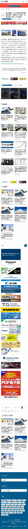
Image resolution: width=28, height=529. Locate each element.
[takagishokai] (11, 301)
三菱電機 (3, 506)
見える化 (11, 512)
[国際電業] (9, 411)
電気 (7, 514)
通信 (18, 512)
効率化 (22, 506)
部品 (21, 512)
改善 (2, 510)
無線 (15, 510)
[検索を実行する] (25, 245)
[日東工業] (12, 411)
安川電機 (19, 18)
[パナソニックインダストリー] (15, 407)
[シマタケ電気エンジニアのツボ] (22, 79)
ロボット (23, 504)
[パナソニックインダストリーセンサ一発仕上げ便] (11, 333)
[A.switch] (14, 183)
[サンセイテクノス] (11, 280)
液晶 (8, 510)
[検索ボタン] (23, 1)
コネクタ (23, 500)
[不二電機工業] (6, 407)
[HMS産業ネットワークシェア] (11, 354)
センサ (20, 502)
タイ (23, 502)
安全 (9, 508)
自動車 (3, 512)
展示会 (13, 508)
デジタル (7, 504)
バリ (15, 504)
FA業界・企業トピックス (7, 18)
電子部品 (3, 514)
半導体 (6, 508)
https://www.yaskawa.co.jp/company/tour (12, 63)
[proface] (11, 318)
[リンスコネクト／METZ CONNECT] (11, 273)
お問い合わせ (14, 523)
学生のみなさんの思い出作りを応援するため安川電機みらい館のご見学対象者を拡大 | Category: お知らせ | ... (14, 70)
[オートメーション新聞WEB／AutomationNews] (4, 1)
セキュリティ (15, 502)
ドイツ (12, 504)
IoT (4, 500)
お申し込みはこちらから (14, 6)
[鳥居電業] (18, 407)
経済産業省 (22, 510)
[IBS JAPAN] (9, 407)
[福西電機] (2, 407)
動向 (2, 508)
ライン (19, 504)
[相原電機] (12, 407)
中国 (7, 506)
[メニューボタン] (26, 1)
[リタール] (22, 407)
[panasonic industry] (11, 264)
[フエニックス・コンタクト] (6, 411)
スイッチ (9, 502)
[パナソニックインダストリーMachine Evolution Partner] (11, 294)
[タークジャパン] (11, 311)
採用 (16, 508)
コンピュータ (4, 502)
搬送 (23, 508)
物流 (18, 510)
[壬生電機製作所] (2, 411)
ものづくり (9, 500)
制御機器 (14, 506)
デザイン (3, 504)
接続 (19, 508)
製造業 (7, 512)
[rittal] (14, 79)
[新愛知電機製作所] (15, 411)
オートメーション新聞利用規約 (14, 520)
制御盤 (18, 506)
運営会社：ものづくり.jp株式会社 (9, 521)
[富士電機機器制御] (11, 287)
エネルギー (14, 500)
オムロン (19, 500)
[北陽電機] (25, 407)
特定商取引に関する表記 (20, 521)
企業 (10, 506)
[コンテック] (11, 326)
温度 (12, 510)
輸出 (15, 512)
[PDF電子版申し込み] (14, 24)
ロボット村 (14, 18)
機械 (5, 510)
